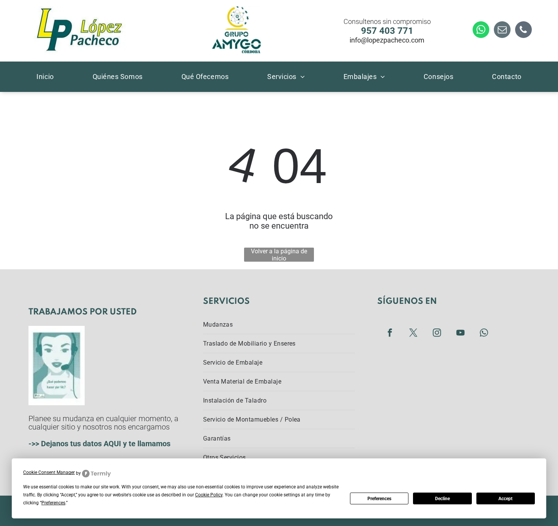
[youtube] (460, 333)
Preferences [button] (53, 502)
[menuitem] (45, 76)
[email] (502, 30)
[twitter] (413, 333)
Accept (505, 498)
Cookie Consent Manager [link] (49, 472)
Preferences (379, 498)
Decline (442, 498)
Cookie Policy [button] (208, 495)
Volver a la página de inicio (279, 255)
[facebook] (389, 333)
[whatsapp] (481, 30)
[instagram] (436, 333)
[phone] (523, 30)
